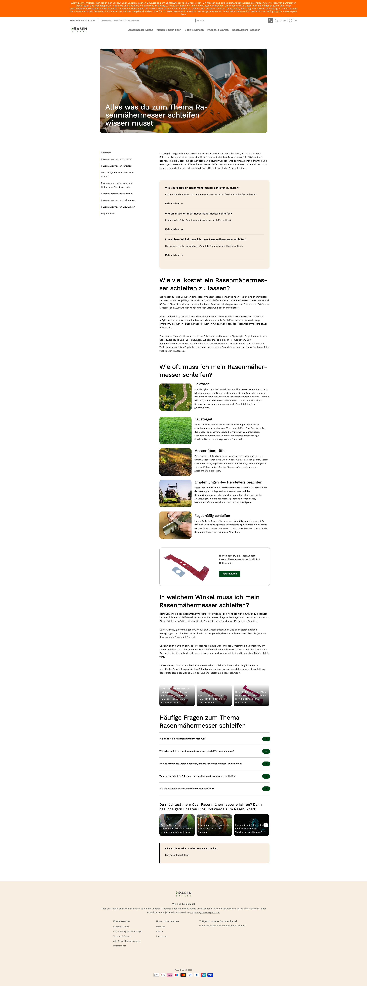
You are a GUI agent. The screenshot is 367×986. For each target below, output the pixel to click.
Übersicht (106, 152)
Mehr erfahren (172, 203)
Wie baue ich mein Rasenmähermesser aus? (182, 738)
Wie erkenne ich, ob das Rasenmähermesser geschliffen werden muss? (196, 751)
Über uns (160, 927)
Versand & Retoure (122, 936)
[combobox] (231, 20)
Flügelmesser (108, 213)
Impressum (161, 936)
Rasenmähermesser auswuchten (118, 207)
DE (295, 20)
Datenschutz (119, 946)
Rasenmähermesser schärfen (116, 166)
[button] (280, 20)
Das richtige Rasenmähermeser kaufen (117, 174)
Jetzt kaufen (230, 573)
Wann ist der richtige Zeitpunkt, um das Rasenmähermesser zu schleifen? (198, 776)
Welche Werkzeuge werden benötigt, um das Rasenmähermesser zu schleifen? (200, 763)
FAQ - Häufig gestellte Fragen (127, 931)
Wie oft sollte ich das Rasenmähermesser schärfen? (186, 788)
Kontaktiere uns (121, 927)
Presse (159, 931)
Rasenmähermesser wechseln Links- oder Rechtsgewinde (116, 185)
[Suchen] (270, 20)
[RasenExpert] (78, 30)
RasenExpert (180, 970)
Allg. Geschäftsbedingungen (126, 941)
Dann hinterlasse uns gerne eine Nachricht (236, 908)
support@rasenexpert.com (205, 912)
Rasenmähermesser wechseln (116, 193)
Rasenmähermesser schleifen (116, 159)
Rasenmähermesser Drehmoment (118, 200)
